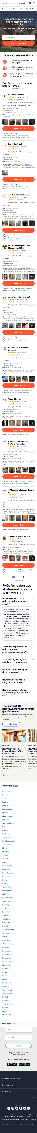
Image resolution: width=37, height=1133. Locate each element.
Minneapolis (7, 891)
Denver (5, 830)
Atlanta (5, 859)
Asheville (6, 915)
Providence (7, 962)
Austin (4, 972)
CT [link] (10, 9)
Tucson (5, 798)
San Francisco (8, 823)
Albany (5, 908)
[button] (5, 122)
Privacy (7, 1115)
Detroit (5, 884)
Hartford (5, 834)
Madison (5, 1011)
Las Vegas (6, 905)
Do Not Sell (20, 1115)
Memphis (6, 965)
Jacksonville (7, 845)
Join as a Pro (23, 3)
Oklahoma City (8, 944)
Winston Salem (8, 930)
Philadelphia (7, 954)
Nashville (5, 969)
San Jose (5, 827)
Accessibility (28, 1115)
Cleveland (6, 937)
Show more (31, 167)
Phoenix (5, 795)
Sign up (19, 1046)
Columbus (6, 940)
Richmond (6, 1001)
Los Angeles (7, 809)
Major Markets (10, 785)
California (13, 1115)
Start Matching (18, 43)
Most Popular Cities (9, 1024)
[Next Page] (33, 577)
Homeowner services (11, 1079)
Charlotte (6, 919)
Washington (7, 837)
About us (6, 1098)
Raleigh (5, 926)
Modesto (6, 813)
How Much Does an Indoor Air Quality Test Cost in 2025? (12, 751)
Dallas (4, 976)
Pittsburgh (6, 958)
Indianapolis (7, 866)
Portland (5, 947)
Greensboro (7, 923)
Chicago (5, 862)
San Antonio (7, 990)
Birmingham (7, 791)
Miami (4, 848)
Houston (5, 986)
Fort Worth (6, 983)
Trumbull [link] (16, 9)
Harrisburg (6, 951)
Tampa (5, 855)
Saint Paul (6, 894)
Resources (6, 1091)
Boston (5, 880)
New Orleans (7, 873)
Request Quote (19, 128)
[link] (18, 98)
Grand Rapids (7, 887)
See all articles (11, 724)
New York (6, 912)
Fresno (5, 802)
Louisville (6, 869)
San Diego (6, 820)
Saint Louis (6, 901)
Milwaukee (6, 1015)
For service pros (8, 1085)
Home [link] (4, 9)
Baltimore (6, 876)
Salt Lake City (7, 994)
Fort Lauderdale (8, 841)
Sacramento (7, 816)
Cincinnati (6, 933)
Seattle (5, 1008)
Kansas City (7, 898)
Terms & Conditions (30, 1119)
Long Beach (7, 806)
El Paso (5, 979)
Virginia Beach (8, 1004)
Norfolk (5, 997)
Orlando (5, 852)
